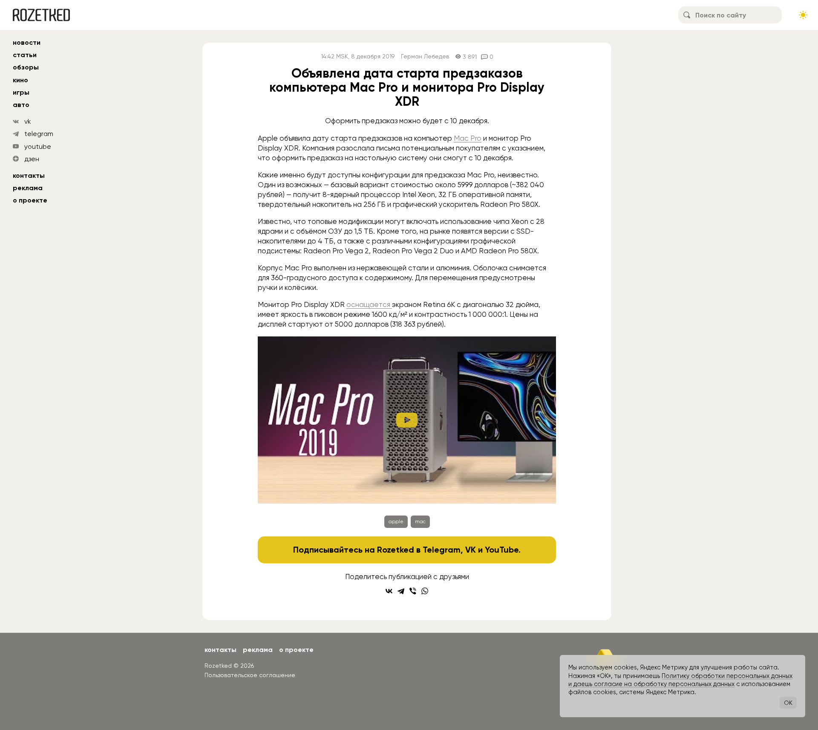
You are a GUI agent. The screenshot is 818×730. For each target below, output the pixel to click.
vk (27, 121)
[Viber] (413, 591)
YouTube (501, 550)
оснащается (369, 304)
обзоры (26, 67)
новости (26, 42)
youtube (37, 146)
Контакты (29, 175)
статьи (25, 55)
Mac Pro (467, 138)
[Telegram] (401, 591)
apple (396, 521)
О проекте (30, 200)
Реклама (28, 188)
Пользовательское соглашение (249, 675)
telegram (38, 134)
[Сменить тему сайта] (803, 14)
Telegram (442, 550)
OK (788, 702)
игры (21, 92)
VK (470, 550)
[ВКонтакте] (389, 591)
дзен (31, 159)
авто (21, 105)
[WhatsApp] (425, 591)
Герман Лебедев (425, 56)
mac (420, 521)
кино (20, 80)
